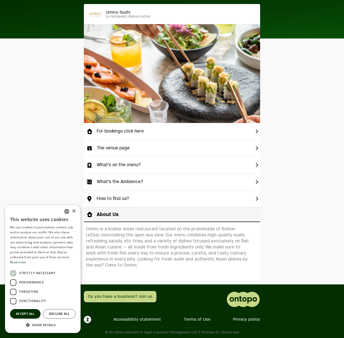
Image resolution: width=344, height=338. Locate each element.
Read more (18, 262)
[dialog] (43, 269)
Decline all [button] (59, 314)
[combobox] (66, 211)
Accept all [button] (25, 314)
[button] (43, 325)
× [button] (74, 211)
